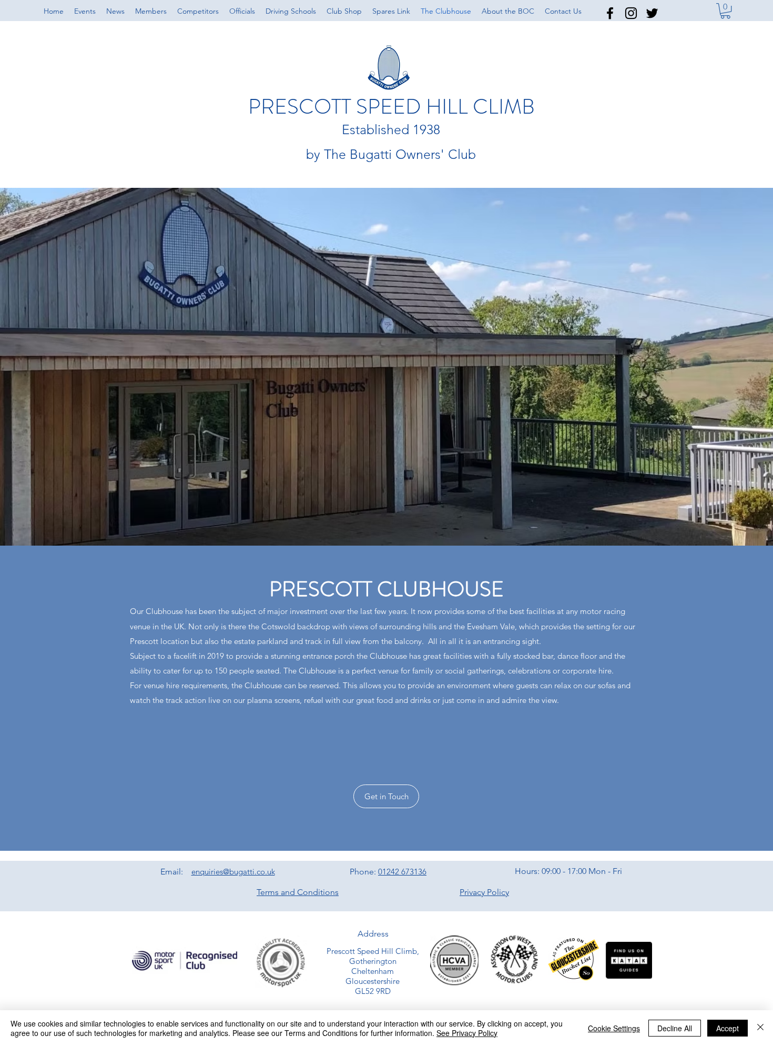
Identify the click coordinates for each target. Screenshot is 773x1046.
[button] (508, 11)
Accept (727, 1028)
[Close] (760, 1028)
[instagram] (631, 13)
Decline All (674, 1028)
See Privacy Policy (466, 1033)
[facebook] (610, 13)
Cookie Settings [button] (614, 1028)
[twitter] (652, 13)
